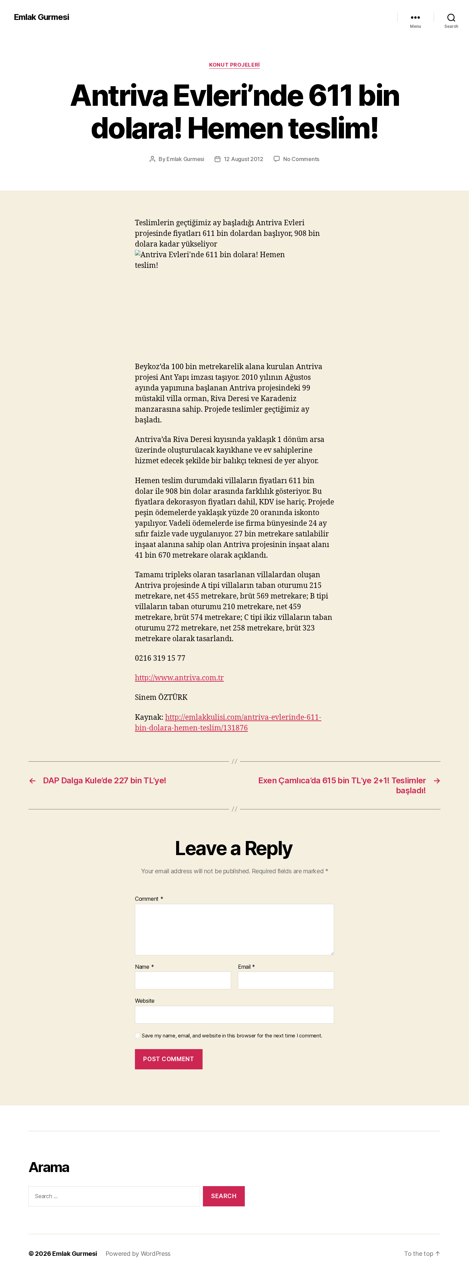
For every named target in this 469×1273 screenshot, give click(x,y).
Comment (149, 899)
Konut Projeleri (234, 65)
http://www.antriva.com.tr (179, 678)
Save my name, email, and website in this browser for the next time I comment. (232, 1036)
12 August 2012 (243, 159)
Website (145, 1000)
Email (246, 967)
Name (144, 967)
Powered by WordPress (138, 1253)
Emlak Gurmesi (41, 17)
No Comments (301, 159)
